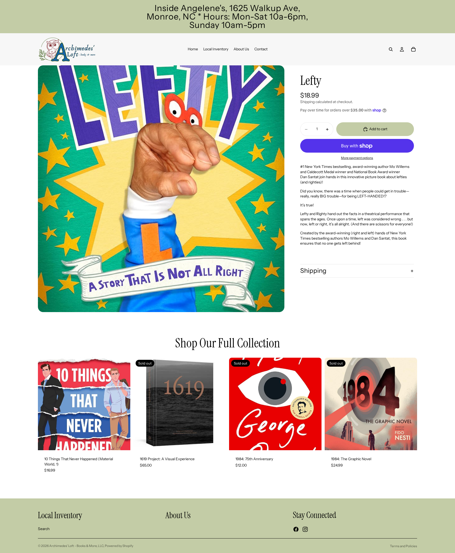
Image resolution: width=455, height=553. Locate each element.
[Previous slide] (141, 404)
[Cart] (413, 49)
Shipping (313, 270)
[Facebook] (296, 529)
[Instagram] (305, 529)
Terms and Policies (403, 546)
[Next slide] (218, 404)
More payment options (357, 158)
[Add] (122, 442)
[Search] (391, 49)
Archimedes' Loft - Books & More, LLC (76, 546)
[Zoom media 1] (161, 188)
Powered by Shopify (119, 546)
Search (44, 528)
